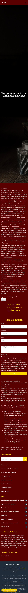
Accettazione (4, 354)
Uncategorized (5, 526)
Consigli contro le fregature (8, 472)
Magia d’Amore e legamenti (8, 504)
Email (2, 337)
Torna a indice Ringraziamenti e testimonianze (14, 307)
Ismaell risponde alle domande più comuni (12, 500)
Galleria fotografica (6, 480)
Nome (2, 323)
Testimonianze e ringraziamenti (9, 523)
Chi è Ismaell (4, 465)
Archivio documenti (6, 476)
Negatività (4, 515)
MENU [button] (3, 3)
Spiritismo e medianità (7, 519)
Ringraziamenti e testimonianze (9, 468)
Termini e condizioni (6, 487)
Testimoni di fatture (6, 484)
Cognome (3, 330)
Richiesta (3, 344)
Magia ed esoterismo (6, 507)
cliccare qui (22, 568)
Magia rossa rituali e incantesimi (10, 511)
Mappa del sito (5, 491)
